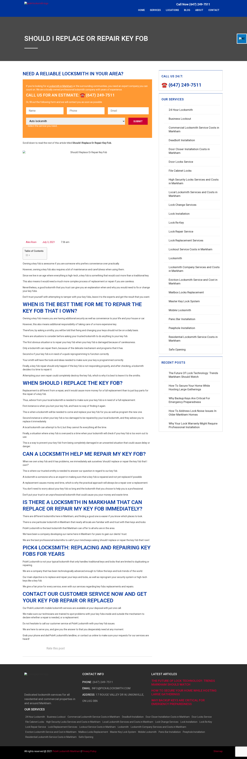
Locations (172, 10)
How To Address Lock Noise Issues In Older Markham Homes (192, 412)
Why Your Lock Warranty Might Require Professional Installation (193, 425)
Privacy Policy (89, 751)
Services (155, 10)
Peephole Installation (182, 328)
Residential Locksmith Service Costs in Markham (193, 338)
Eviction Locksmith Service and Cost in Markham (193, 281)
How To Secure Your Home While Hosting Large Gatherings (189, 387)
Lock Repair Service (181, 231)
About (199, 10)
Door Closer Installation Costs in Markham (189, 150)
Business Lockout (180, 118)
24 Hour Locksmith (181, 109)
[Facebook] (216, 4)
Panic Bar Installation (182, 319)
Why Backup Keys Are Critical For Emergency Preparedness (189, 400)
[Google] (221, 4)
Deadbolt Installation (182, 140)
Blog (187, 10)
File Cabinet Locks (180, 170)
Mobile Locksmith (180, 310)
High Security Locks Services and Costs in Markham (194, 181)
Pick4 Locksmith (66, 751)
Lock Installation (179, 213)
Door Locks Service (181, 161)
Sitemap (218, 751)
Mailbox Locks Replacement (186, 292)
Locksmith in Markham (61, 86)
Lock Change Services (182, 204)
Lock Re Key (176, 222)
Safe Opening (177, 349)
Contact (213, 10)
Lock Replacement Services (186, 240)
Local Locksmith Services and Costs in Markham (193, 194)
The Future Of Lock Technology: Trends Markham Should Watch (193, 374)
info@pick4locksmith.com (111, 688)
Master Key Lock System (184, 301)
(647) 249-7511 (103, 682)
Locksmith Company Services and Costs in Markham (194, 269)
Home (141, 10)
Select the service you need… (43, 126)
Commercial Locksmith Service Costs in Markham (194, 129)
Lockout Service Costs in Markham (190, 249)
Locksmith (175, 258)
